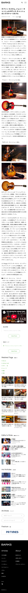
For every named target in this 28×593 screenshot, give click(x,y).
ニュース (3, 558)
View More (14, 336)
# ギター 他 (5, 365)
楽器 (2, 573)
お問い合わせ (18, 558)
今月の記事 (3, 555)
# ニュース (4, 368)
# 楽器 (3, 370)
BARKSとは (18, 555)
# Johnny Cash (5, 363)
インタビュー (4, 564)
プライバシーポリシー (20, 564)
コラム (2, 570)
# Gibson (4, 360)
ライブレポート (4, 567)
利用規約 (18, 561)
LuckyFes (3, 576)
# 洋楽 (3, 373)
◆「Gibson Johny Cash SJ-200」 (13, 346)
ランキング (3, 561)
